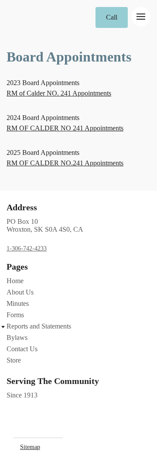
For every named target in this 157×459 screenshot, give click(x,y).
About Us (20, 292)
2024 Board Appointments (43, 117)
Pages (17, 266)
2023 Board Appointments (43, 82)
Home (15, 280)
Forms (15, 315)
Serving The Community (53, 381)
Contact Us (22, 349)
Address (22, 207)
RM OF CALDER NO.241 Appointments (65, 163)
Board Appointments (69, 57)
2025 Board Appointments (43, 152)
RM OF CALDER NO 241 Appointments (65, 128)
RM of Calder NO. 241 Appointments (59, 93)
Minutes (18, 303)
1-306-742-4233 (27, 248)
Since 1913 (22, 395)
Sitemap (30, 447)
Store (14, 360)
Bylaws (17, 337)
